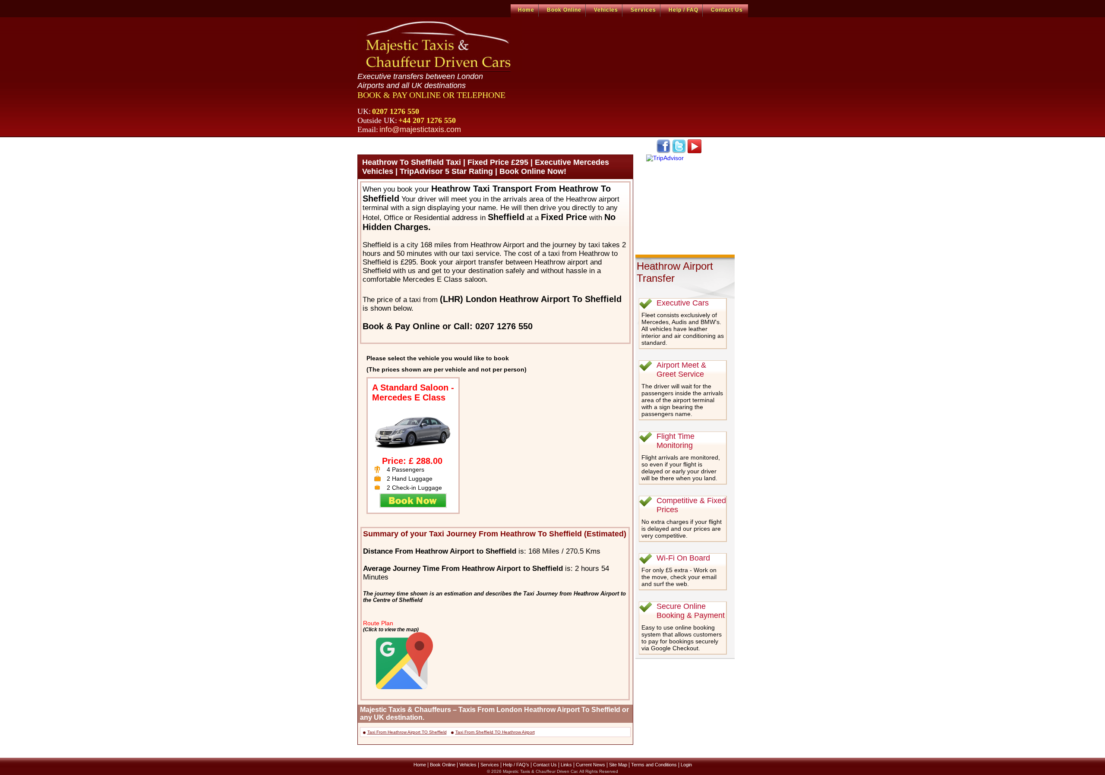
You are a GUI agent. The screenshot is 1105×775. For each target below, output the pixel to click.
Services (643, 10)
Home (526, 10)
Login (686, 764)
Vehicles (606, 10)
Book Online (564, 10)
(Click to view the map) (391, 629)
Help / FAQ (683, 10)
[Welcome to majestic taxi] (439, 45)
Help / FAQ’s (516, 764)
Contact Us (727, 10)
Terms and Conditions (654, 764)
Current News (590, 764)
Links (566, 764)
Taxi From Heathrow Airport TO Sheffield (407, 732)
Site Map (618, 764)
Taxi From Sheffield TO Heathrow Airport (495, 732)
